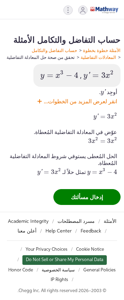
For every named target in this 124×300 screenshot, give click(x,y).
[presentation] (98, 75)
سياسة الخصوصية (58, 270)
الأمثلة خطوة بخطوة (102, 50)
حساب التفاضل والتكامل (54, 50)
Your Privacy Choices (46, 249)
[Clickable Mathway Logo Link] (104, 10)
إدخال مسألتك (87, 197)
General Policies (99, 270)
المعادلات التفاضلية (98, 57)
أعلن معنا (27, 231)
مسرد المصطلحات (76, 221)
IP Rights (59, 280)
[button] (82, 10)
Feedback (91, 231)
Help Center (58, 231)
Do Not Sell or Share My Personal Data (64, 260)
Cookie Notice (90, 249)
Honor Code (20, 270)
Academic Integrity (28, 221)
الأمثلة (110, 221)
